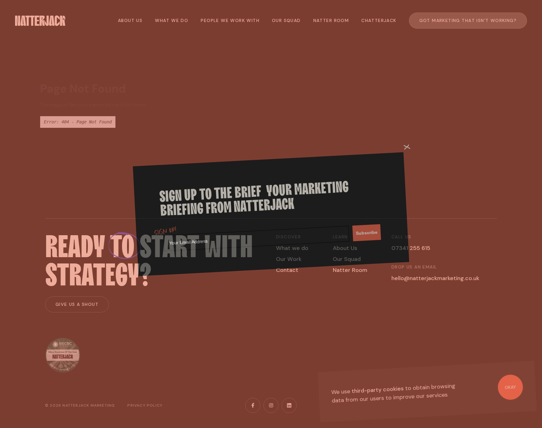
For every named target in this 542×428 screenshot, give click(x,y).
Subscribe (367, 233)
